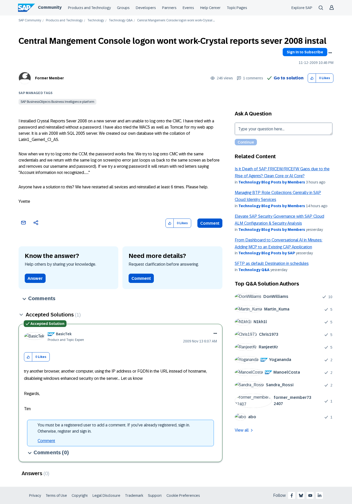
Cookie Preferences (183, 495)
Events (188, 8)
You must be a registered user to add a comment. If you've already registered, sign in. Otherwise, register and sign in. (114, 428)
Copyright (80, 495)
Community (50, 7)
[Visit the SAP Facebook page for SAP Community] (292, 495)
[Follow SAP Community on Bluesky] (301, 495)
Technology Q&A (120, 20)
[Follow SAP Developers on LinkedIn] (319, 495)
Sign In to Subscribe (305, 52)
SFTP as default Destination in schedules (272, 263)
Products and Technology (89, 8)
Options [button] (330, 53)
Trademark (134, 495)
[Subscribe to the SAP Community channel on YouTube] (310, 495)
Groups (123, 8)
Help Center (210, 8)
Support (155, 495)
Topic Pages (237, 8)
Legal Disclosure (106, 495)
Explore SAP (301, 8)
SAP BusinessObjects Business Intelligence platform (57, 102)
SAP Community (30, 20)
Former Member (49, 78)
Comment (210, 223)
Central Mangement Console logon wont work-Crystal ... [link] (176, 20)
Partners (169, 8)
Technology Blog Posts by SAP (266, 253)
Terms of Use (56, 495)
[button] (312, 78)
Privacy (35, 495)
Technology (95, 20)
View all (242, 430)
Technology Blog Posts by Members (271, 182)
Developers (146, 8)
